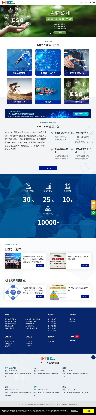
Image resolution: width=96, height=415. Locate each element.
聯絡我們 (93, 206)
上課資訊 (29, 341)
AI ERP (72, 336)
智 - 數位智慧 (52, 330)
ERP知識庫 (8, 344)
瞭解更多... (74, 411)
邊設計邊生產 (9, 326)
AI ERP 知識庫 (9, 341)
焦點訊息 (8, 337)
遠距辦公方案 (30, 326)
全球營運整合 (30, 323)
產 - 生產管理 (52, 319)
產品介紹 (51, 314)
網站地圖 (72, 340)
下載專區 (29, 346)
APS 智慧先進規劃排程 (33, 319)
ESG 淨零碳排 (9, 328)
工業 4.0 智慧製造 (10, 319)
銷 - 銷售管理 (52, 321)
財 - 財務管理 (52, 328)
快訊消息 (7, 346)
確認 (88, 411)
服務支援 (29, 337)
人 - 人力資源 (52, 323)
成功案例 (72, 319)
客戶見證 (73, 314)
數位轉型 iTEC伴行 (11, 321)
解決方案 (8, 314)
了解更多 (48, 168)
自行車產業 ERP (31, 321)
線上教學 (29, 343)
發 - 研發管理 (52, 326)
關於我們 (51, 337)
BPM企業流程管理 (31, 328)
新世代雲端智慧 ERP (11, 323)
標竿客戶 (72, 321)
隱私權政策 (73, 404)
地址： (46, 373)
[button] (46, 34)
